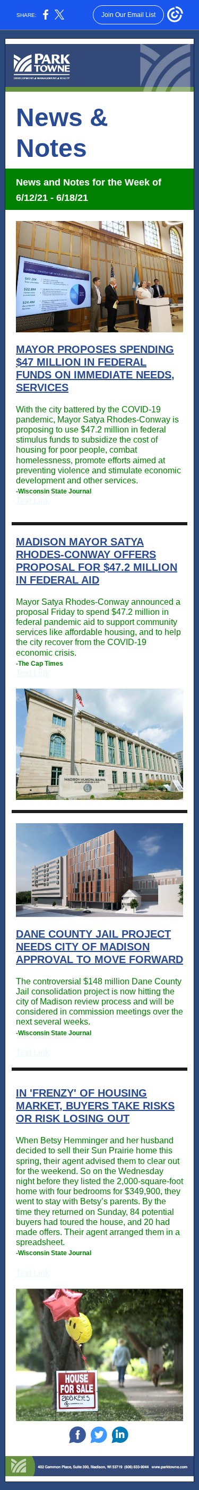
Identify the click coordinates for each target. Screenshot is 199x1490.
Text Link (32, 500)
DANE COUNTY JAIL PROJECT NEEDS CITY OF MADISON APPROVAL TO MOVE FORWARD (99, 946)
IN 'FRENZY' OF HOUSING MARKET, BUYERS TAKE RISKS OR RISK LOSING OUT (95, 1105)
